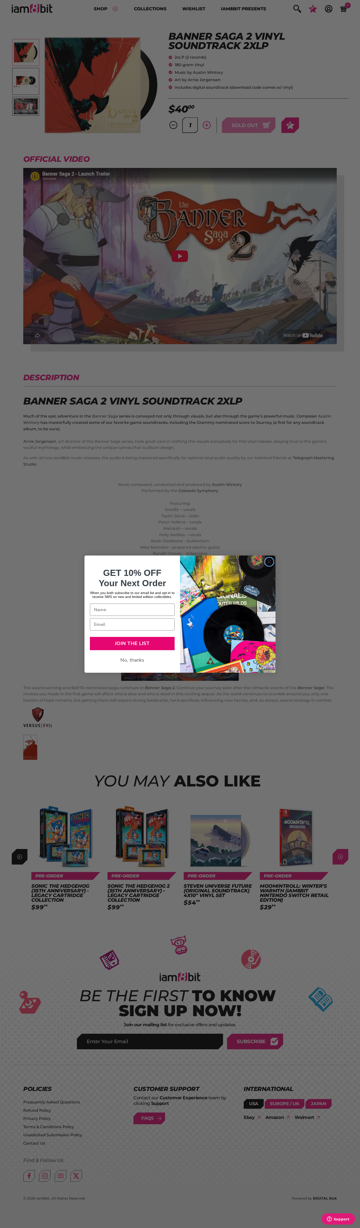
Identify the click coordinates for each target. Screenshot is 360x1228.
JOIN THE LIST (132, 643)
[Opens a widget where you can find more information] (338, 1219)
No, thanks (132, 660)
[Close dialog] (269, 561)
